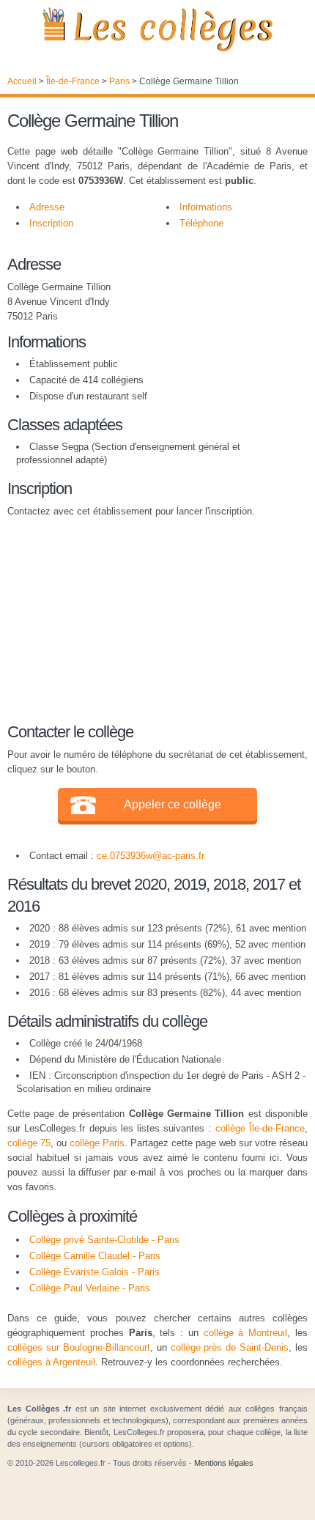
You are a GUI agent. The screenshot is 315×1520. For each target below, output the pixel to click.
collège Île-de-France (260, 1128)
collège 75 (29, 1142)
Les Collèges (157, 29)
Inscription (51, 223)
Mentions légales (223, 1462)
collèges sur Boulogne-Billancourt (78, 1347)
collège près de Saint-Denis (230, 1347)
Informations (205, 207)
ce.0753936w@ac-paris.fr (150, 855)
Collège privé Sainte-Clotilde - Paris (104, 1239)
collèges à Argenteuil (51, 1362)
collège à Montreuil (246, 1332)
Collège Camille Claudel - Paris (94, 1255)
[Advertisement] (150, 617)
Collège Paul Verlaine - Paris (89, 1288)
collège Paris (97, 1142)
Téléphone (201, 223)
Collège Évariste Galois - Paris (94, 1271)
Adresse (46, 207)
